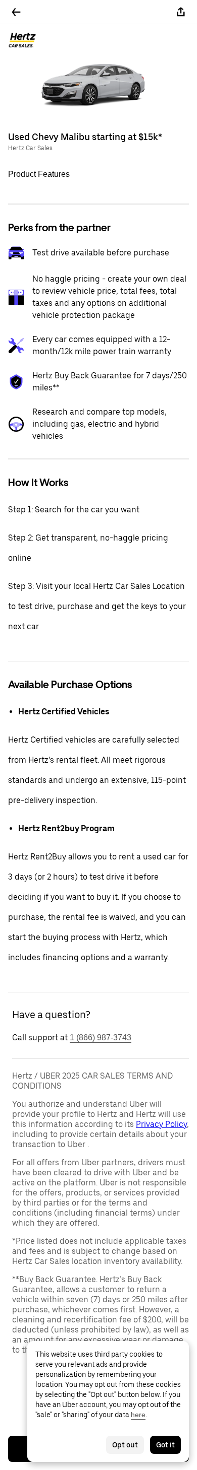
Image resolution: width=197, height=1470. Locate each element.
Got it (165, 1445)
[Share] (181, 12)
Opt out (125, 1445)
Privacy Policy (161, 1124)
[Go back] (16, 12)
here (138, 1415)
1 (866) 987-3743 (100, 1037)
